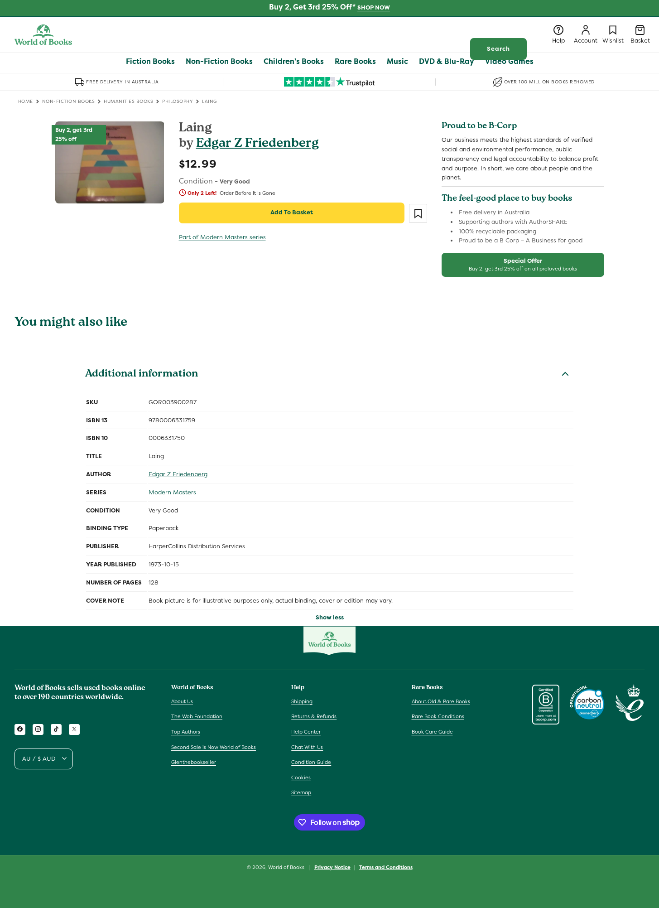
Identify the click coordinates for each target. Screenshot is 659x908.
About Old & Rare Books (441, 701)
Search (498, 48)
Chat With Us (307, 746)
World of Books (287, 867)
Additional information (141, 374)
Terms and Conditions (386, 866)
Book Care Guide (432, 731)
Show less (330, 617)
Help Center (306, 731)
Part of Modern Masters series (222, 237)
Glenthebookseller (193, 762)
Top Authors (185, 731)
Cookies (301, 777)
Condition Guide (311, 762)
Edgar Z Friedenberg (257, 144)
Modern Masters (172, 492)
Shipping (302, 701)
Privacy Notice (332, 866)
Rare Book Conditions (438, 716)
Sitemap (301, 792)
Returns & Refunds (314, 716)
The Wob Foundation (196, 716)
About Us (182, 701)
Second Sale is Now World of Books (213, 746)
